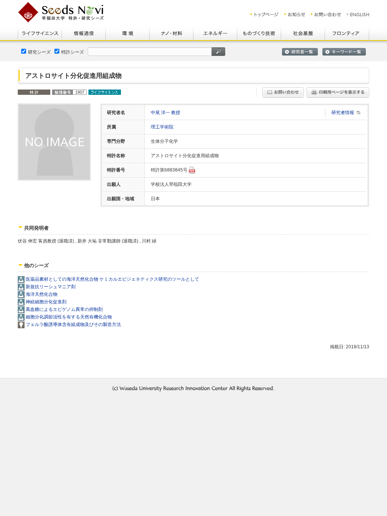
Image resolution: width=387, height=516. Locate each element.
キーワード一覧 (344, 52)
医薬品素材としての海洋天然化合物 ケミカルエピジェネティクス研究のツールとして (112, 279)
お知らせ (295, 14)
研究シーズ (39, 52)
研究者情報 (342, 112)
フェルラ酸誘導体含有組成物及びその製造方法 (73, 324)
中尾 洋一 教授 (165, 112)
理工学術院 (162, 127)
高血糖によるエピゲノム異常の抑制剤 (64, 309)
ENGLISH (358, 14)
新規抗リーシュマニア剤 (51, 286)
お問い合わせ (326, 14)
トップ (264, 14)
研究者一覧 (300, 52)
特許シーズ (72, 52)
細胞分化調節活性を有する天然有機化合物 (69, 317)
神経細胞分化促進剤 (46, 301)
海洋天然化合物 (41, 294)
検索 (218, 51)
